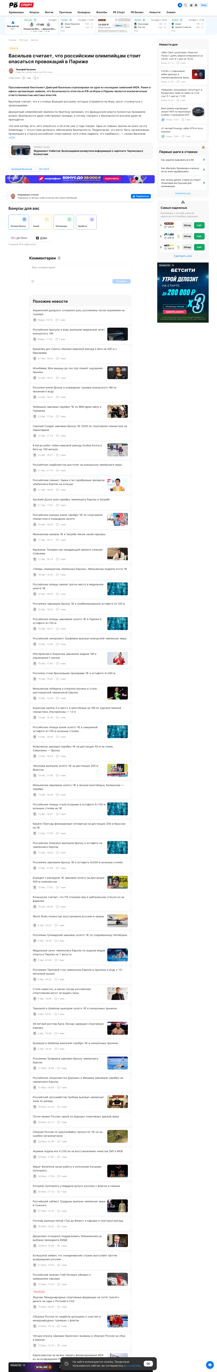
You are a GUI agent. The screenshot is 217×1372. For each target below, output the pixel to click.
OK (148, 1363)
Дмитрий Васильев (21, 169)
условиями (133, 1365)
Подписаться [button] (142, 196)
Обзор (187, 225)
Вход (203, 5)
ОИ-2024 (44, 169)
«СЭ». (12, 137)
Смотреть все (182, 193)
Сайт (199, 225)
